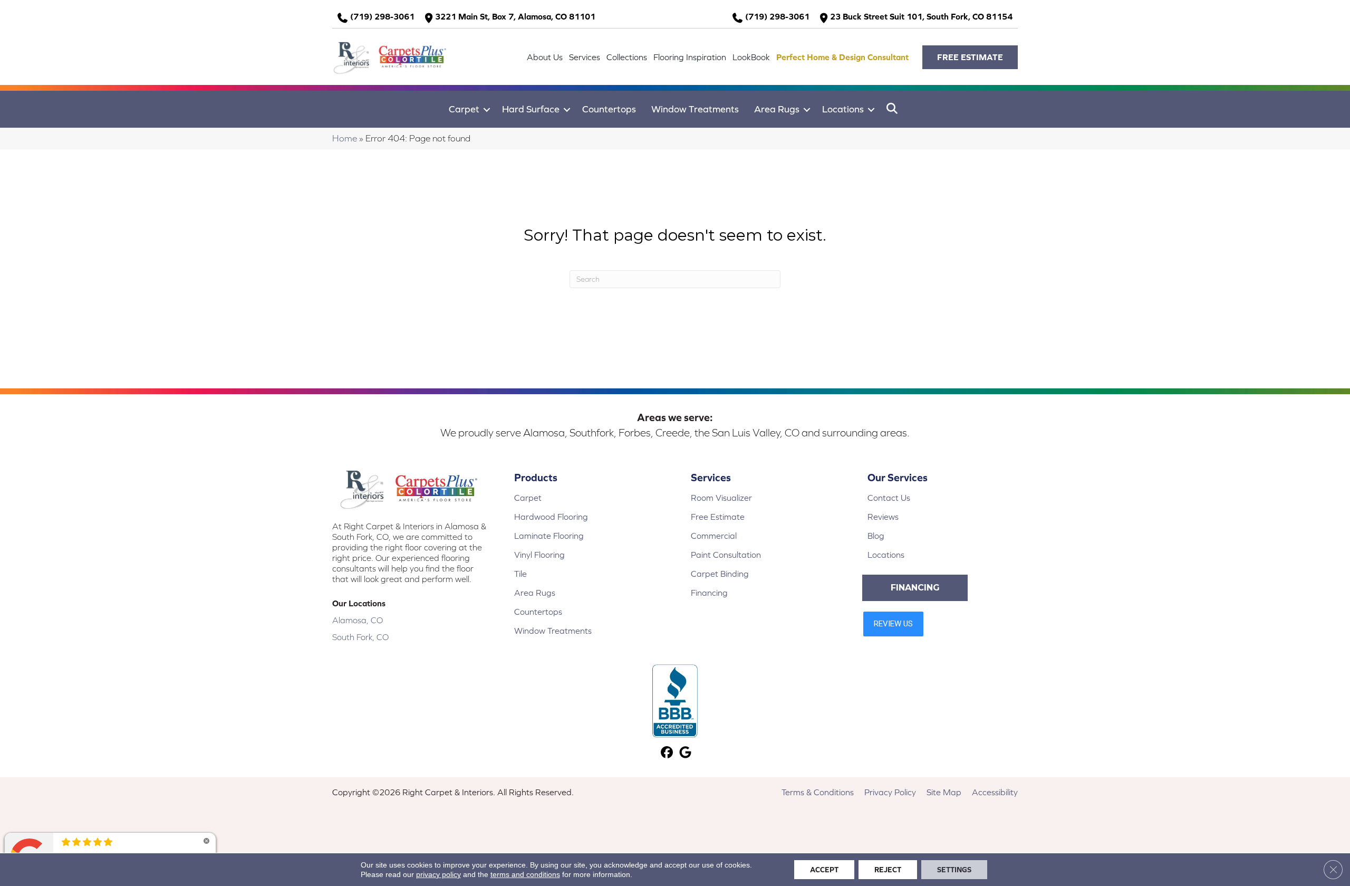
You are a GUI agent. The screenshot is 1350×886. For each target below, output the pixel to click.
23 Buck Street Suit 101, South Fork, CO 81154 (921, 16)
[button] (970, 57)
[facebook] (666, 753)
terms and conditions (525, 874)
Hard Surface (531, 109)
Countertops (609, 109)
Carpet (464, 109)
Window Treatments (695, 109)
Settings (954, 869)
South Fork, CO (360, 637)
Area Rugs (776, 109)
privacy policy (438, 874)
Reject (887, 869)
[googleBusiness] (685, 753)
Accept (824, 869)
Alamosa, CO (357, 620)
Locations (843, 109)
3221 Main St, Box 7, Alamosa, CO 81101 (515, 16)
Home (344, 138)
